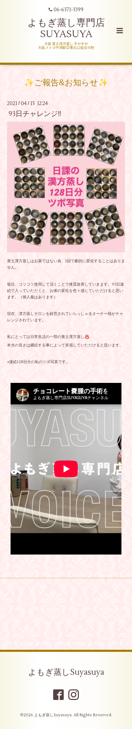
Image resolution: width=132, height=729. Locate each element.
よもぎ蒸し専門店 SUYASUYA (66, 28)
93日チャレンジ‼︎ (34, 113)
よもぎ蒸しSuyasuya (66, 672)
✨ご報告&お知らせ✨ (66, 83)
